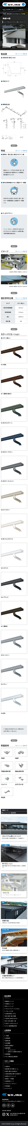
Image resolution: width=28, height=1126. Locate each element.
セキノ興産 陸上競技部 (11, 1056)
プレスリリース (11, 1050)
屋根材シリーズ (9, 1001)
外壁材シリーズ (9, 1004)
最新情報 (7, 1048)
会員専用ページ (9, 1081)
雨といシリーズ (6, 813)
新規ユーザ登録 (9, 1079)
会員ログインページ (10, 1076)
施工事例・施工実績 (10, 1016)
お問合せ (7, 1066)
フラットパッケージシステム (12, 1009)
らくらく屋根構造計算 (11, 1026)
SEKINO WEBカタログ (11, 1018)
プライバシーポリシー (11, 1083)
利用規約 (7, 1086)
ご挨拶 (7, 1036)
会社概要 (7, 1043)
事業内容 (7, 1040)
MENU (13, 48)
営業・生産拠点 (9, 1045)
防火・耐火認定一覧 (10, 1021)
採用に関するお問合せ (11, 1071)
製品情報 (13, 813)
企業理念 (7, 1038)
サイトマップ (8, 1088)
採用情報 (7, 1054)
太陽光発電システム (10, 1013)
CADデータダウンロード (11, 1023)
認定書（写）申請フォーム (11, 1069)
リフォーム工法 (9, 1011)
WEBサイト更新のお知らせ (15, 1051)
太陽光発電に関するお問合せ (13, 1074)
